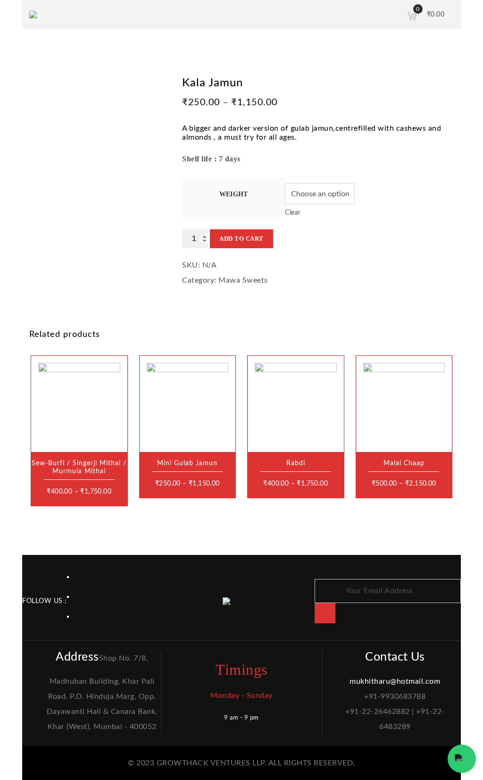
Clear (293, 213)
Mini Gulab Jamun (187, 463)
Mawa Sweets (243, 280)
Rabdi (295, 463)
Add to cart (241, 238)
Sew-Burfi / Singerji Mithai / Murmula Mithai (79, 467)
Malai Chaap (404, 463)
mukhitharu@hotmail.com (395, 681)
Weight (233, 194)
